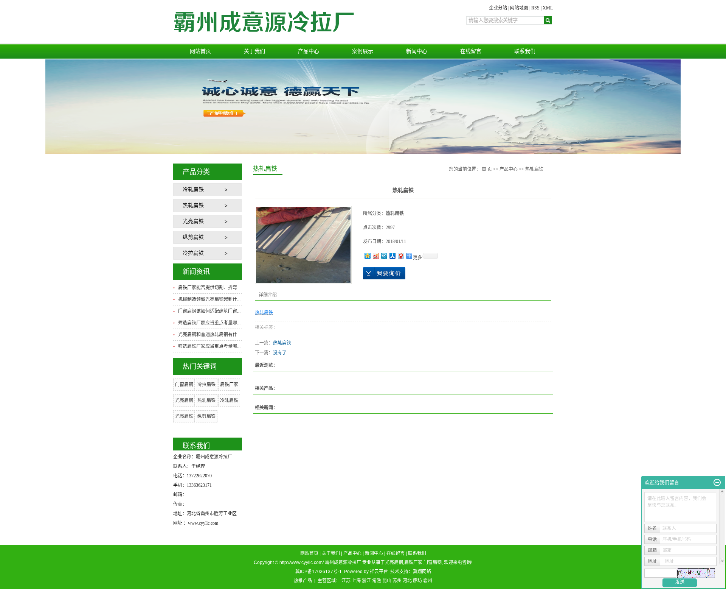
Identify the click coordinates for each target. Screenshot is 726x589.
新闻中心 (416, 51)
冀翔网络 (422, 571)
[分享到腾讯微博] (384, 255)
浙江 (366, 580)
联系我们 (524, 51)
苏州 (397, 580)
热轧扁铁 (193, 205)
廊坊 (417, 580)
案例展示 (362, 51)
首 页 (487, 169)
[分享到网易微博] (400, 255)
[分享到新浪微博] (375, 255)
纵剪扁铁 (193, 237)
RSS (535, 8)
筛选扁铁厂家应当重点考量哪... (209, 323)
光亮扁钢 (184, 400)
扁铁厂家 (229, 384)
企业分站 (498, 8)
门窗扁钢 (184, 384)
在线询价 (384, 273)
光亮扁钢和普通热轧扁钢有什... (209, 334)
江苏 (346, 580)
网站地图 (519, 8)
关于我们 (254, 51)
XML (548, 8)
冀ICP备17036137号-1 (318, 571)
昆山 (386, 580)
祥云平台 (379, 571)
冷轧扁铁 (193, 189)
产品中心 (308, 51)
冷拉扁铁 (193, 253)
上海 (356, 580)
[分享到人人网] (392, 255)
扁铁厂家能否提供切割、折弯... (209, 287)
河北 (407, 580)
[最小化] (717, 482)
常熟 (376, 580)
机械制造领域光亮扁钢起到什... (209, 299)
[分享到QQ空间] (367, 255)
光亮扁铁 (193, 221)
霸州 (427, 580)
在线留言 (470, 51)
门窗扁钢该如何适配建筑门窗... (209, 311)
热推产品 (303, 580)
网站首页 (200, 51)
